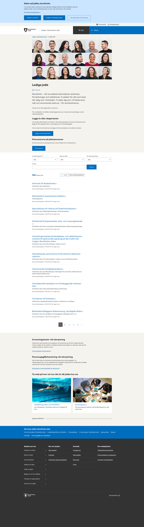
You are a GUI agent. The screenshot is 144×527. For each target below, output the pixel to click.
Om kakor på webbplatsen (31, 12)
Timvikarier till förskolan (43, 298)
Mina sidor (76, 460)
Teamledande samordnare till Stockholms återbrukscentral (56, 254)
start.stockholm (113, 495)
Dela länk (37, 90)
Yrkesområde (63, 156)
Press (74, 464)
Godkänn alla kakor (32, 17)
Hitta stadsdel (52, 450)
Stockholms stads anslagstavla (57, 460)
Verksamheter (105, 432)
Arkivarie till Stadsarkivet (43, 183)
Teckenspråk (102, 24)
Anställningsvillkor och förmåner (46, 405)
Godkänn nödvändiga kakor (54, 17)
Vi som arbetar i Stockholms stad (89, 432)
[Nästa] (84, 325)
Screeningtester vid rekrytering (41, 351)
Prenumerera (39, 148)
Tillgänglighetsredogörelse (105, 450)
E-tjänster (51, 455)
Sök (82, 30)
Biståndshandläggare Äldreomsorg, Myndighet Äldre (57, 311)
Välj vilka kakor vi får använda (79, 17)
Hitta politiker (77, 455)
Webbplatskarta (114, 24)
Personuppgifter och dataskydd (41, 435)
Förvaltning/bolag (92, 156)
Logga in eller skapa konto (42, 133)
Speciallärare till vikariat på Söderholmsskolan (53, 208)
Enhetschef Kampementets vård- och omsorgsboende (57, 221)
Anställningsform (37, 156)
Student (113, 432)
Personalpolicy (80, 405)
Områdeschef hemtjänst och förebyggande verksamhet (57, 284)
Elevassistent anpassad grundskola (48, 196)
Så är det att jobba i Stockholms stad (35, 432)
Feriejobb (27, 435)
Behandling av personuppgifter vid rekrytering (45, 368)
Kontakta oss (77, 450)
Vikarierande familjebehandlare (47, 269)
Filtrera (91, 167)
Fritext (34, 164)
